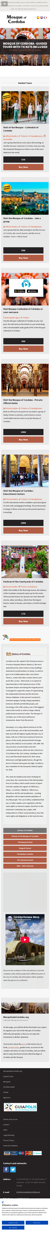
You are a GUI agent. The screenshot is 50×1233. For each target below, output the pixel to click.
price (24, 1044)
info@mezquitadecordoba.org (28, 1192)
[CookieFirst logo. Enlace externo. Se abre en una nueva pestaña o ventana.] (3, 1202)
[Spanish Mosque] (38, 18)
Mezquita (6, 1082)
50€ (23, 250)
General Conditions (10, 1145)
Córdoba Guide (9, 1087)
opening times (13, 1047)
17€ (23, 613)
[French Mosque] (45, 18)
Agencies (6, 1097)
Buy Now (23, 167)
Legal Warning (8, 1135)
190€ (23, 432)
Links (5, 1130)
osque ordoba (16, 19)
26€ (23, 341)
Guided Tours (8, 1076)
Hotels (5, 1092)
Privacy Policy (8, 1140)
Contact (6, 1124)
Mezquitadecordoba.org (12, 1071)
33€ (23, 159)
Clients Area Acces (10, 1119)
